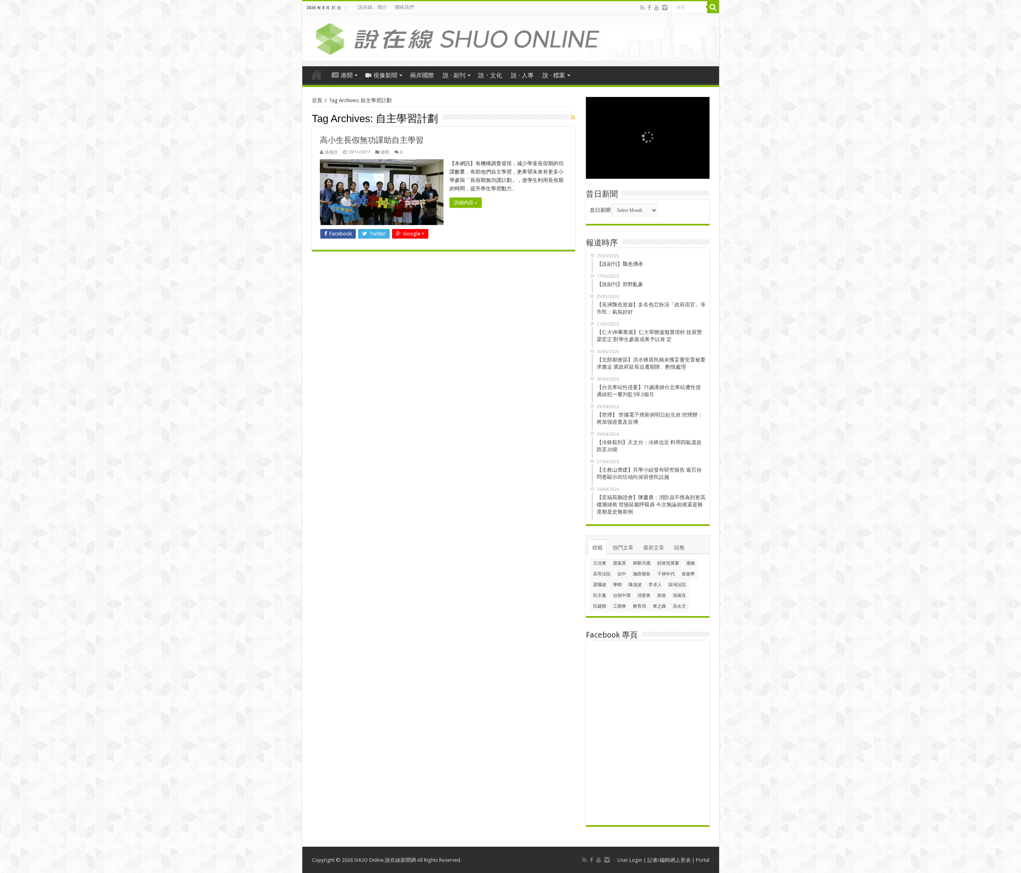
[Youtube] (656, 7)
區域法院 (677, 584)
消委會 (643, 595)
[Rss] (642, 7)
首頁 (316, 74)
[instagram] (664, 7)
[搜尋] (713, 7)
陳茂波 (635, 584)
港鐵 (690, 563)
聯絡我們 (404, 7)
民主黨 (599, 595)
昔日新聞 (600, 210)
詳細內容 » (465, 202)
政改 (661, 595)
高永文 (679, 606)
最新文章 (653, 548)
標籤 (597, 548)
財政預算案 (668, 563)
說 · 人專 (522, 75)
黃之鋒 (659, 606)
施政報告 (641, 574)
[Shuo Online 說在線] (510, 37)
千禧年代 (666, 574)
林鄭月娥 (641, 563)
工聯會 (619, 606)
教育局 (639, 606)
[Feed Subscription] (573, 117)
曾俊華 (688, 574)
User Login (629, 860)
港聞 (347, 75)
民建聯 (599, 606)
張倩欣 (331, 152)
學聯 (617, 584)
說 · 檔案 (553, 75)
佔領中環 (622, 595)
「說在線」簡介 (370, 7)
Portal (703, 860)
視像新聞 (385, 75)
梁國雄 (599, 584)
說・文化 (490, 75)
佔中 (621, 574)
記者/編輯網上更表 (669, 860)
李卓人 (655, 584)
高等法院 (602, 574)
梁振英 (619, 563)
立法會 (599, 563)
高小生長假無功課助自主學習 (372, 140)
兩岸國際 (422, 75)
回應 (679, 548)
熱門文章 (623, 548)
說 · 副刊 (454, 75)
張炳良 (679, 595)
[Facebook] (649, 7)
